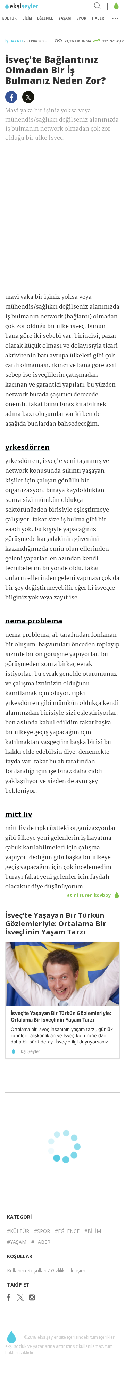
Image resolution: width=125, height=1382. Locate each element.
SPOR (81, 18)
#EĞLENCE (67, 1231)
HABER (98, 18)
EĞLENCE (45, 18)
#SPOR (42, 1231)
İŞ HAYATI (14, 41)
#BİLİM (92, 1231)
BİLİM (27, 18)
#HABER (40, 1242)
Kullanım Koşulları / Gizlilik (36, 1270)
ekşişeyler (36, 6)
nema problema (33, 621)
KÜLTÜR (9, 18)
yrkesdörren (27, 447)
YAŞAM (65, 18)
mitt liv (18, 814)
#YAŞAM (16, 1242)
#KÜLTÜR (18, 1231)
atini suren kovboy (89, 895)
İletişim (77, 1270)
